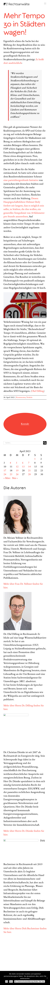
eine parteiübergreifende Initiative (20, 180)
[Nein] (47, 978)
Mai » (15, 478)
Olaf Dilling (38, 391)
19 (17, 471)
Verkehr (29, 397)
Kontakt (25, 424)
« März (6, 478)
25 (11, 474)
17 (5, 471)
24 (5, 474)
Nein (11, 981)
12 (17, 467)
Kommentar (21, 397)
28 (29, 474)
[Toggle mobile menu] (45, 3)
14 (29, 467)
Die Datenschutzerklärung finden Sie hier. (29, 981)
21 (29, 471)
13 (23, 467)
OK (6, 981)
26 (17, 474)
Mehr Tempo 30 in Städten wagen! (24, 24)
